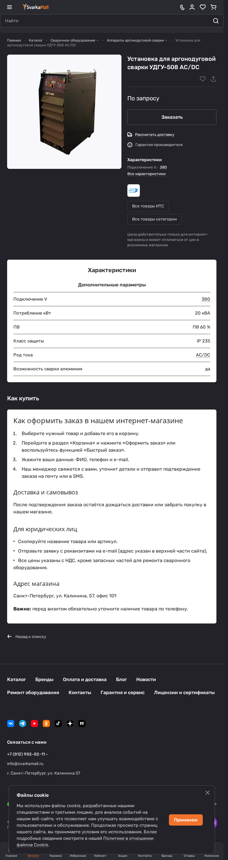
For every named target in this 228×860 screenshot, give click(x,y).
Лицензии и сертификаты (184, 692)
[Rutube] (82, 723)
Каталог (16, 679)
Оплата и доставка (85, 679)
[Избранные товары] (203, 7)
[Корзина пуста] (213, 7)
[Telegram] (22, 723)
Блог (121, 679)
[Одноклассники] (46, 723)
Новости (146, 679)
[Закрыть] (207, 792)
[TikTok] (58, 723)
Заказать (172, 117)
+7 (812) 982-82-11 (26, 754)
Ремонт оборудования (33, 692)
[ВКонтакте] (10, 723)
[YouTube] (34, 723)
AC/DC (203, 355)
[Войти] (192, 7)
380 (163, 167)
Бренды (44, 679)
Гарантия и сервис (123, 692)
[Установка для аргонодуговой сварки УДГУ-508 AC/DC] (64, 112)
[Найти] (216, 20)
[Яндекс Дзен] (70, 723)
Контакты (80, 692)
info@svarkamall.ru (25, 763)
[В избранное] (203, 79)
